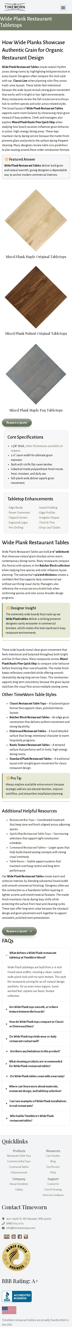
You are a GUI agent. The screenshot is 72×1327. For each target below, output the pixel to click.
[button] (63, 8)
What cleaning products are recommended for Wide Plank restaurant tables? (35, 1064)
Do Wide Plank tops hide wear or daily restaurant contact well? (32, 1039)
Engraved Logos (18, 522)
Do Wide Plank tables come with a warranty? (37, 1076)
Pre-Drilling (16, 527)
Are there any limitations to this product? (35, 1051)
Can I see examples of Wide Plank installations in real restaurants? (37, 1103)
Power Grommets (19, 512)
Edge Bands (16, 507)
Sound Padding (48, 507)
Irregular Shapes (49, 517)
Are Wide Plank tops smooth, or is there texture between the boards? (33, 1009)
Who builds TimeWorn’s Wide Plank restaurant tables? (32, 1118)
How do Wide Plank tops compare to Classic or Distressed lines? (36, 1024)
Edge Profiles (47, 512)
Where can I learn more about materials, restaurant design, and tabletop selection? (35, 1089)
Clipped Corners (18, 517)
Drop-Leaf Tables (49, 527)
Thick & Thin (47, 522)
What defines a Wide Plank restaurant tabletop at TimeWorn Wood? (32, 955)
